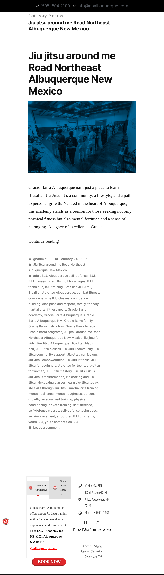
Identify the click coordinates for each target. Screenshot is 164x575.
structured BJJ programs (75, 416)
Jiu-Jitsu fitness (77, 360)
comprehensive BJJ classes (48, 298)
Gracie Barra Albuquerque (63, 315)
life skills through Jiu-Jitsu (47, 388)
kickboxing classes (51, 382)
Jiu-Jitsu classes (48, 349)
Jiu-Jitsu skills (84, 371)
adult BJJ (40, 276)
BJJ (92, 276)
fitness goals (56, 309)
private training (60, 405)
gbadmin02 (41, 259)
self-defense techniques (79, 410)
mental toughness (68, 394)
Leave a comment (46, 427)
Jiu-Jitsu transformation (46, 377)
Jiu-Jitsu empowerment (46, 360)
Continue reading (46, 241)
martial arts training (83, 388)
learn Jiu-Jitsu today (82, 382)
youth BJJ (35, 422)
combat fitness (88, 292)
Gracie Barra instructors (46, 326)
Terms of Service (101, 529)
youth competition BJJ (61, 422)
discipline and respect (58, 304)
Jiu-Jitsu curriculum (82, 354)
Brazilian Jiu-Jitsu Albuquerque (51, 292)
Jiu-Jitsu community (78, 349)
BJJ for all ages (74, 281)
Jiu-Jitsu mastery (59, 371)
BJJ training (54, 287)
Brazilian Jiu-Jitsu (78, 287)
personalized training (56, 399)
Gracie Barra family (78, 321)
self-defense (82, 405)
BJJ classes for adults (44, 281)
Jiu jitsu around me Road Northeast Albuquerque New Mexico (72, 73)
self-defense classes (43, 410)
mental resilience (41, 394)
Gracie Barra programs (45, 332)
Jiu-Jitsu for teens (71, 365)
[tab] (38, 488)
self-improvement (41, 416)
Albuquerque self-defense (68, 276)
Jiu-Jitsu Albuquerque (52, 343)
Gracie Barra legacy (80, 326)
